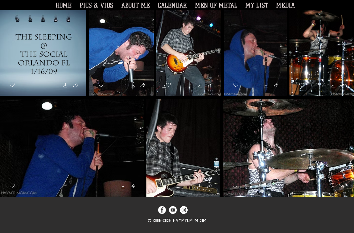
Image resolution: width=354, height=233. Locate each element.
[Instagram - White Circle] (184, 210)
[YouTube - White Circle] (173, 210)
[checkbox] (12, 85)
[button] (65, 86)
